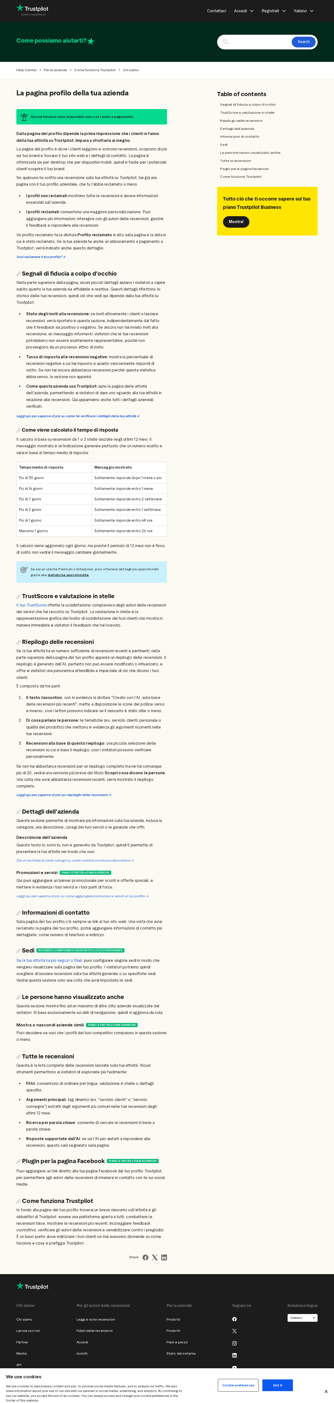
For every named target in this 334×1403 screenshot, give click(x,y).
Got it (277, 1385)
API (19, 1365)
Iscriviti (82, 1353)
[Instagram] (234, 1343)
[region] (167, 1385)
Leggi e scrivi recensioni (96, 1319)
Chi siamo (24, 1319)
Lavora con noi (28, 1331)
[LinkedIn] (234, 1355)
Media (21, 1353)
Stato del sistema (181, 1353)
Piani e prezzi (177, 1342)
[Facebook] (234, 1319)
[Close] (326, 1391)
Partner (22, 1342)
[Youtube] (234, 1367)
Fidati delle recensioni (94, 1331)
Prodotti (173, 1319)
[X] (234, 1331)
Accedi (82, 1342)
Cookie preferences (238, 1385)
